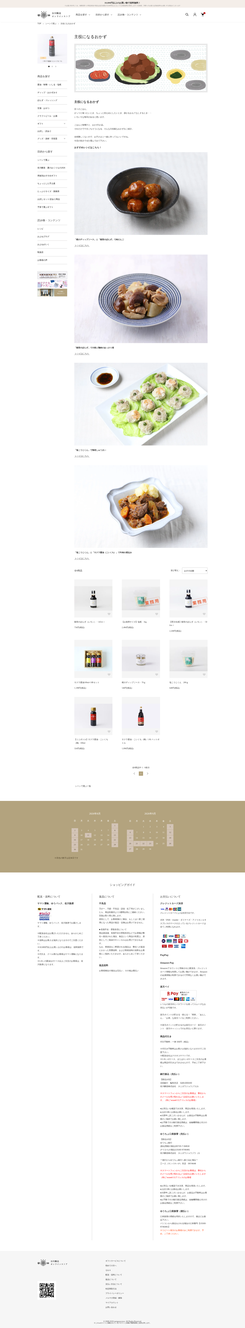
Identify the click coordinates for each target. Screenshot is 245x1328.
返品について (111, 1279)
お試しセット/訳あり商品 (48, 199)
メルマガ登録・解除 (113, 1298)
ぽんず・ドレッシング (47, 100)
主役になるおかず (68, 23)
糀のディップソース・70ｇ (134, 682)
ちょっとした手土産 (46, 183)
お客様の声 (42, 260)
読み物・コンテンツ (128, 14)
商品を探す (81, 14)
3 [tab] (55, 66)
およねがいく (43, 244)
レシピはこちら (82, 245)
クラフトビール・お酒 (47, 116)
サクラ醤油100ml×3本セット (86, 682)
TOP (39, 23)
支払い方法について (113, 1284)
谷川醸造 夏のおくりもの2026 (51, 168)
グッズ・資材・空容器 (47, 139)
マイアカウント (111, 1303)
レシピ (40, 229)
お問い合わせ (111, 1307)
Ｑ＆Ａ (108, 1270)
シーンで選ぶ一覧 (83, 786)
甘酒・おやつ (43, 108)
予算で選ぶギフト (45, 207)
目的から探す (102, 14)
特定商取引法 (111, 1289)
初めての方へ (111, 1265)
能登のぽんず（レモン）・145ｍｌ (89, 622)
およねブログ (43, 236)
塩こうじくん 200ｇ (178, 682)
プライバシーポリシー (114, 1293)
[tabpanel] (52, 49)
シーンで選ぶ (50, 23)
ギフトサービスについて (115, 1261)
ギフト (40, 124)
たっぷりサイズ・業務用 (48, 191)
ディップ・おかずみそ (47, 93)
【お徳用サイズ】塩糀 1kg (134, 622)
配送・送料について (113, 1275)
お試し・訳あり (44, 131)
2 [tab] (52, 66)
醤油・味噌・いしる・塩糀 (49, 85)
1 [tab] (49, 66)
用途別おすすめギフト (47, 176)
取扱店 (40, 252)
